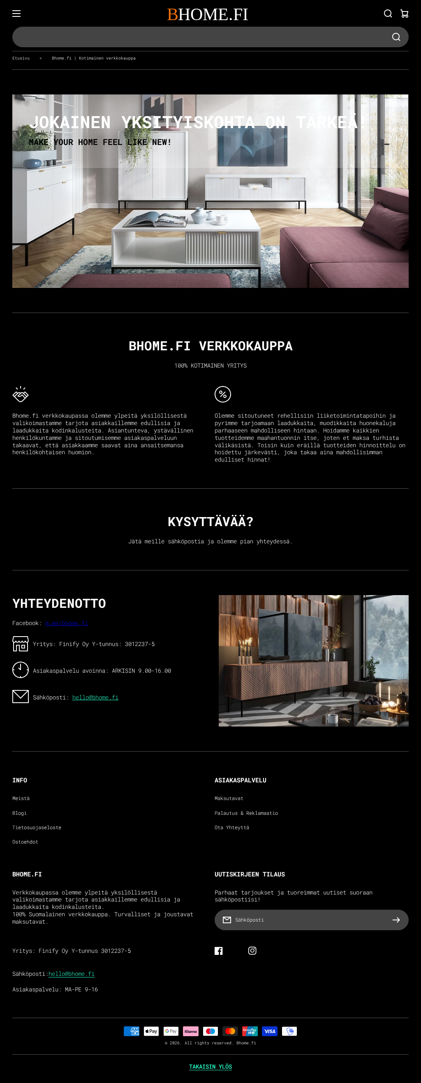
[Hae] (388, 13)
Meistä (21, 798)
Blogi (19, 813)
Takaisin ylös (210, 1066)
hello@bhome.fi (95, 697)
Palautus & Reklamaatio (246, 813)
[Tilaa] (398, 920)
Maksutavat (229, 798)
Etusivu (21, 58)
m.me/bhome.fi (66, 623)
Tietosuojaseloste (36, 827)
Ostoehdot (25, 842)
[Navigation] (16, 13)
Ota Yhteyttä (232, 827)
